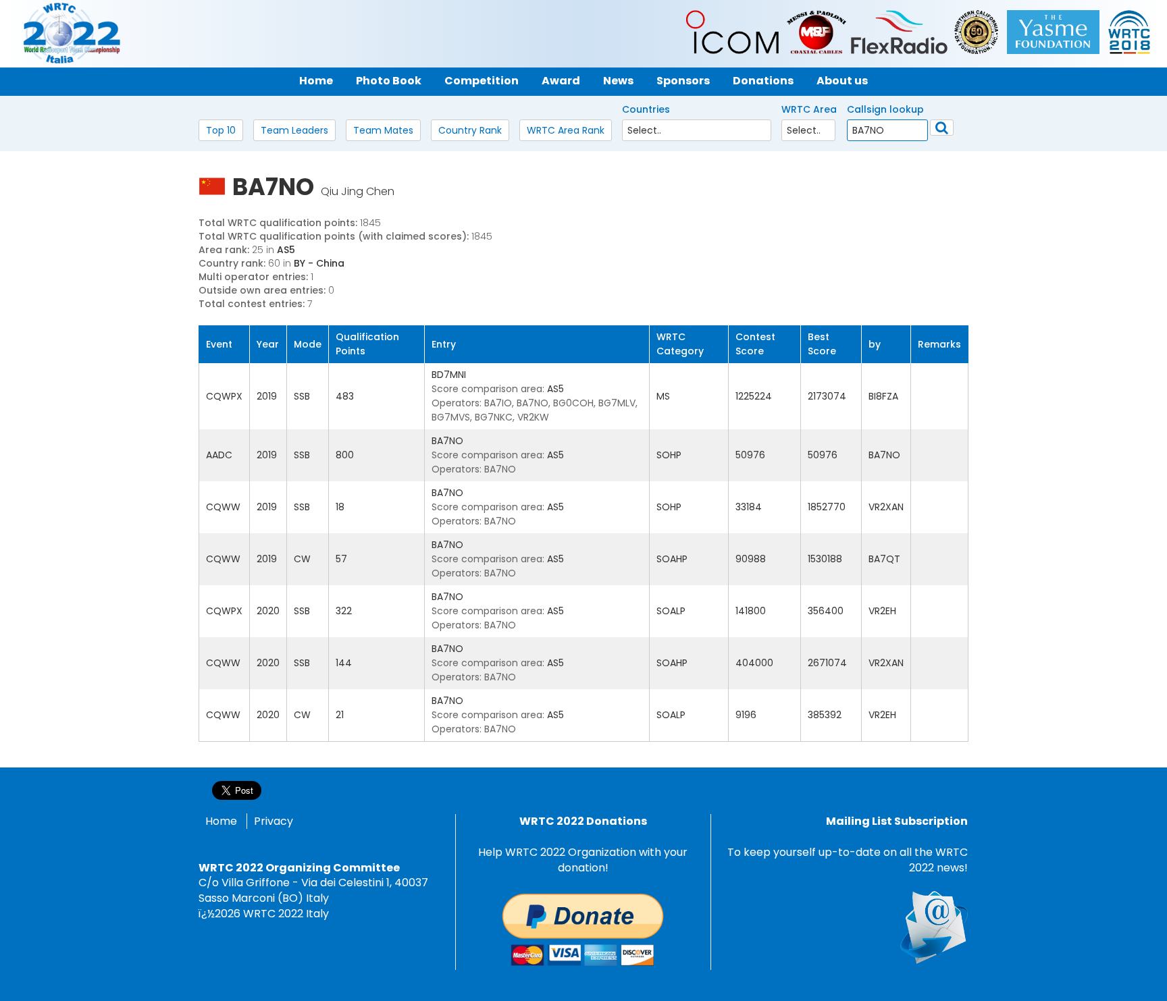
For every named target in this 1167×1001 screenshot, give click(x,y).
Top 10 (221, 130)
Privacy (273, 821)
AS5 (286, 249)
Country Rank (470, 130)
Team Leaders (294, 130)
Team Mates (383, 130)
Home (221, 821)
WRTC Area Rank (565, 130)
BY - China (319, 263)
